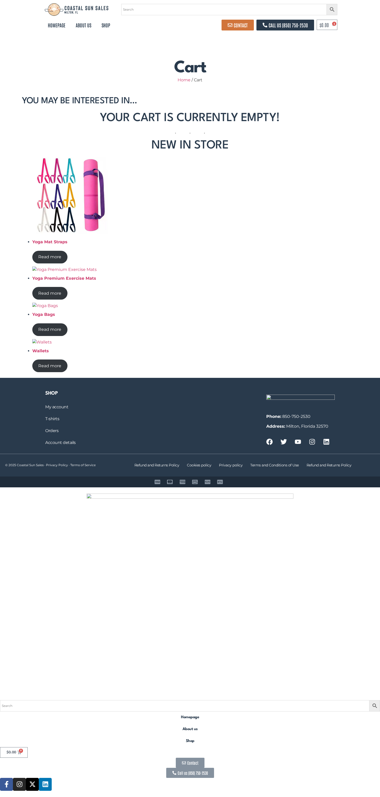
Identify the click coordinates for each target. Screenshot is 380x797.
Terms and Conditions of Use (274, 465)
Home (184, 79)
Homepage (56, 25)
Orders (51, 430)
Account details (60, 442)
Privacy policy (230, 465)
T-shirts (52, 418)
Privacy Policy (57, 465)
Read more (49, 256)
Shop (106, 25)
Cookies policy (199, 465)
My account (56, 406)
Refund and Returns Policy (156, 465)
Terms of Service (83, 465)
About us (83, 25)
